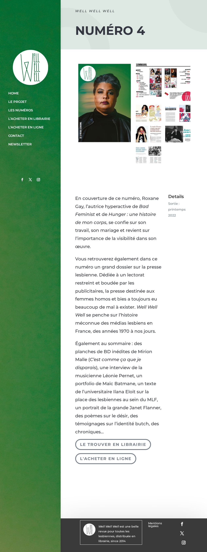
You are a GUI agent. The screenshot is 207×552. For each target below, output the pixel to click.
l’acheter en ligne (26, 127)
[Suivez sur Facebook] (22, 179)
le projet (17, 102)
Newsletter (20, 144)
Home (13, 93)
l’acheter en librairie (29, 119)
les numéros (20, 110)
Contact (16, 136)
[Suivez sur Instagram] (38, 179)
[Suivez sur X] (30, 179)
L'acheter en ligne (105, 458)
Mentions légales (155, 525)
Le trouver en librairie (113, 444)
